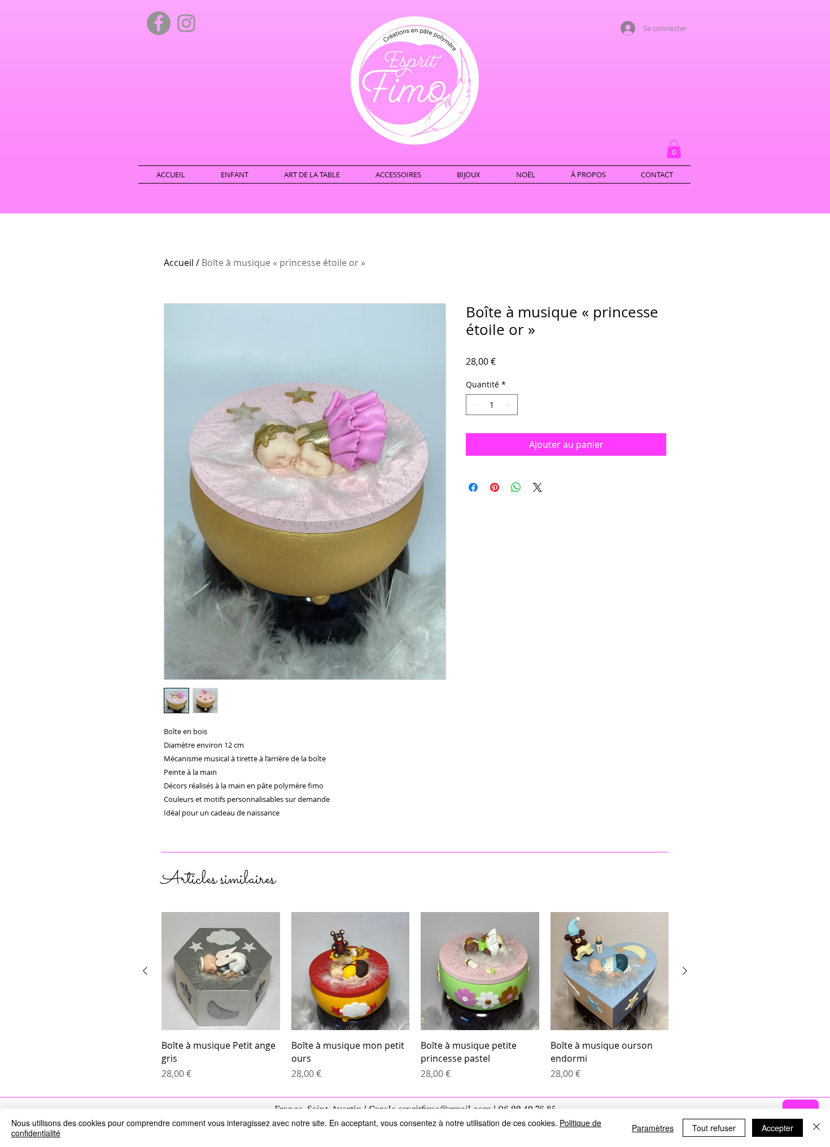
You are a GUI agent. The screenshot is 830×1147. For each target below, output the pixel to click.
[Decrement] (475, 405)
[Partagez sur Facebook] (473, 487)
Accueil (179, 262)
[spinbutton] (492, 405)
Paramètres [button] (653, 1127)
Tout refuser (714, 1127)
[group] (415, 996)
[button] (674, 149)
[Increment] (509, 405)
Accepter (777, 1127)
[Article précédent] (145, 971)
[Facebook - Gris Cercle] (159, 23)
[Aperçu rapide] (220, 971)
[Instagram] (186, 23)
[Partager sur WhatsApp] (516, 487)
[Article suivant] (685, 971)
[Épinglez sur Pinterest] (494, 487)
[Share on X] (537, 487)
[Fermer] (816, 1128)
